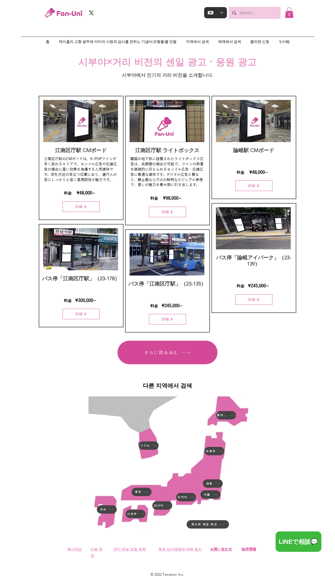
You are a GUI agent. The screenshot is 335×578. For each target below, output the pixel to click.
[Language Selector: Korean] (215, 12)
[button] (289, 12)
